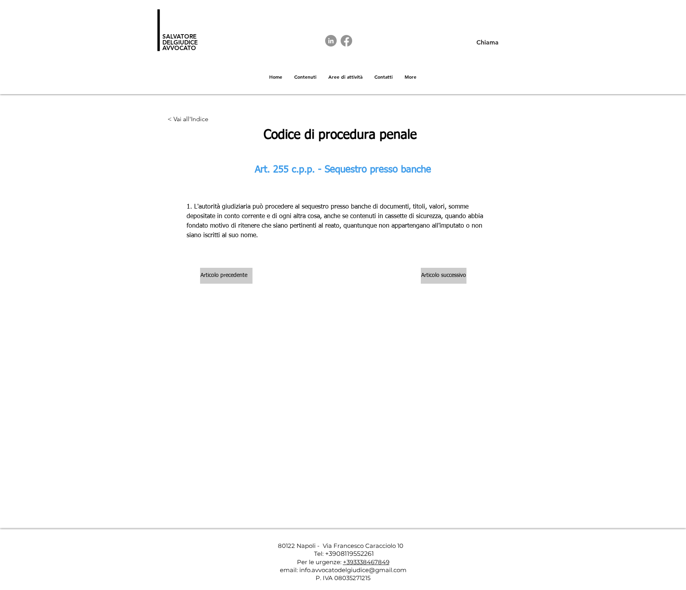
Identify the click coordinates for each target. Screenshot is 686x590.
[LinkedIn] (331, 40)
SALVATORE (179, 36)
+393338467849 (366, 562)
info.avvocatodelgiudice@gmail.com (353, 570)
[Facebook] (346, 40)
